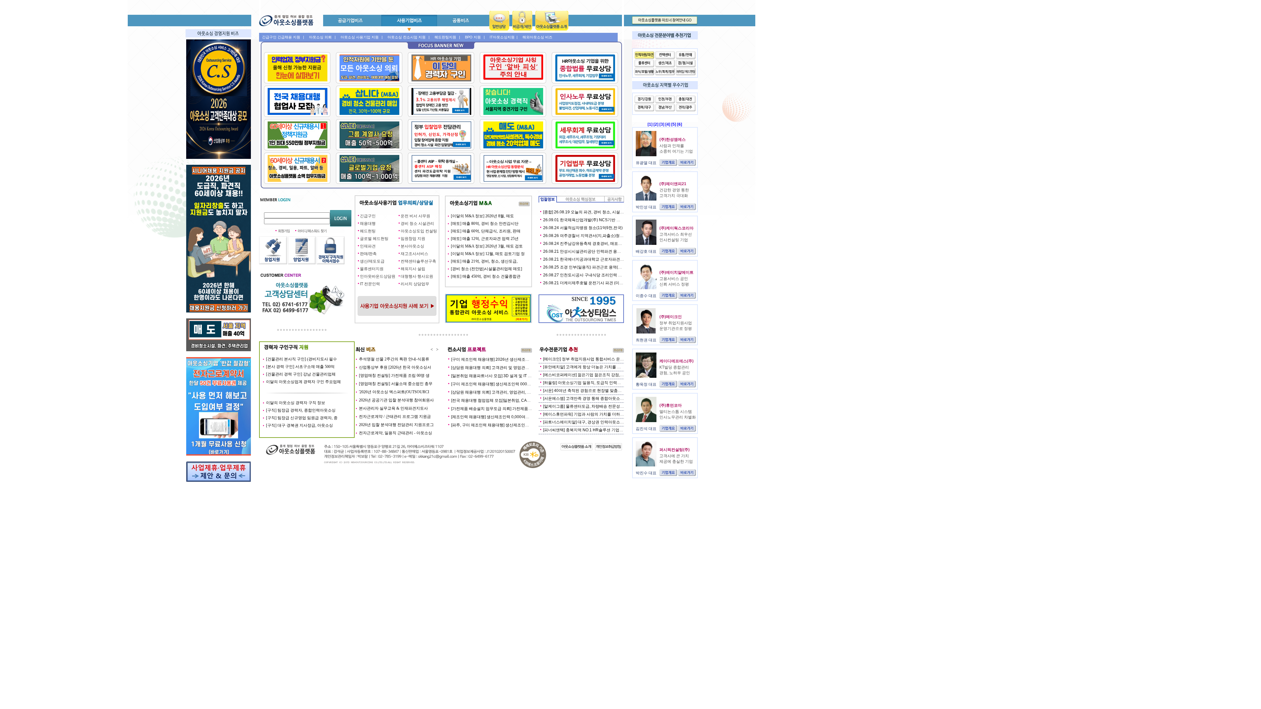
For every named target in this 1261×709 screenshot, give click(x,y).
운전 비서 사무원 (415, 216)
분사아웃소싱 (412, 246)
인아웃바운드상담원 (377, 276)
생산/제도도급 (372, 261)
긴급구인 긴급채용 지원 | (283, 37)
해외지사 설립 (413, 269)
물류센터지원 (372, 269)
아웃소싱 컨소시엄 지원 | (408, 37)
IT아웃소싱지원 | (504, 37)
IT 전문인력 (370, 284)
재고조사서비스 (414, 253)
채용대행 (368, 223)
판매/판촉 (368, 253)
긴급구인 (368, 216)
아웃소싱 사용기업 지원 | (362, 37)
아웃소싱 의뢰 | (322, 37)
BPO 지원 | (475, 37)
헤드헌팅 (368, 231)
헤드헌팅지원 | (447, 37)
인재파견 (368, 246)
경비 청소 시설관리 (417, 223)
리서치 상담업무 (415, 284)
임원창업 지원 (413, 238)
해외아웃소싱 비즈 (537, 37)
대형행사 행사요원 (417, 276)
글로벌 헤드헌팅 (374, 238)
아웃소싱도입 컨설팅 (419, 231)
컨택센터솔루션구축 (418, 261)
